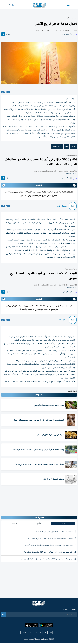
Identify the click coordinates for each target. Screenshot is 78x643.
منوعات (74, 18)
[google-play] (46, 626)
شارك (8, 34)
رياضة (75, 269)
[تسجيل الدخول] (11, 5)
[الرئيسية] (39, 604)
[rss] (40, 632)
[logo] (40, 5)
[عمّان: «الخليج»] (73, 320)
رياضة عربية (68, 269)
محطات (69, 18)
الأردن (73, 146)
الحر (66, 146)
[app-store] (31, 626)
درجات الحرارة (57, 146)
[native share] (3, 34)
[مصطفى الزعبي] (73, 206)
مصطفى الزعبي (61, 206)
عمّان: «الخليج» (61, 320)
